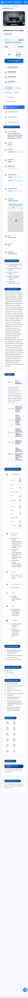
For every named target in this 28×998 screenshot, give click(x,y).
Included (9, 92)
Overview (9, 88)
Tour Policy (10, 97)
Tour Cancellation (11, 101)
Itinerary (19, 88)
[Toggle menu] (25, 2)
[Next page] (22, 21)
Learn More (18, 138)
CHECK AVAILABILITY (14, 60)
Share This (9, 34)
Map (17, 92)
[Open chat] (25, 990)
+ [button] (9, 213)
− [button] (9, 215)
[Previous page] (5, 21)
